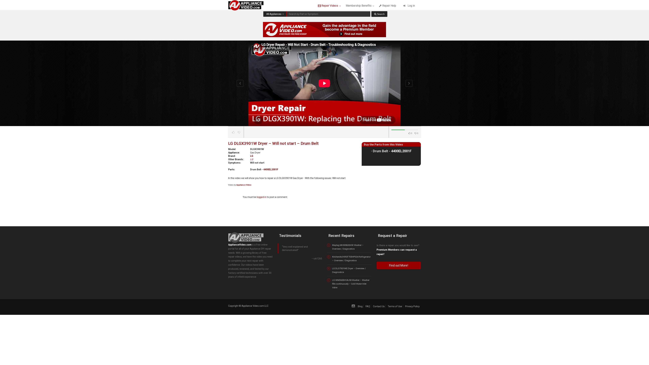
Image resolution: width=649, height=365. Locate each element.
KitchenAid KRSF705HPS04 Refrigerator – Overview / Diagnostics (351, 259)
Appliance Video (243, 185)
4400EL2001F (270, 169)
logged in (261, 197)
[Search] (379, 14)
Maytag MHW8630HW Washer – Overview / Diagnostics (348, 247)
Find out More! (398, 265)
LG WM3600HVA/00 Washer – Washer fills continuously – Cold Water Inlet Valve (350, 284)
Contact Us (379, 306)
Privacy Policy (412, 306)
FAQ (368, 306)
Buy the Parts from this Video (383, 144)
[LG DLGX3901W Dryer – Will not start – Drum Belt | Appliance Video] (249, 5)
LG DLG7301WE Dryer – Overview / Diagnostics (349, 270)
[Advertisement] (391, 194)
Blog (360, 306)
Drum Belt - (392, 151)
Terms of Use (395, 306)
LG (251, 156)
